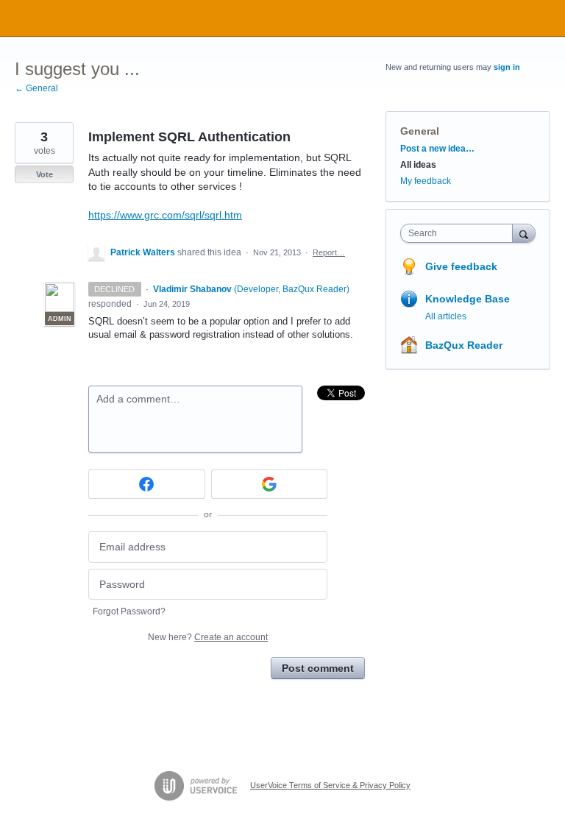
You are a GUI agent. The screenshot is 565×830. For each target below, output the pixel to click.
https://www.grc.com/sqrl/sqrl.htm (165, 215)
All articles (445, 316)
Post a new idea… (437, 148)
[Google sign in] (269, 484)
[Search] (524, 233)
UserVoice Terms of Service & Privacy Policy (330, 785)
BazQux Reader (463, 345)
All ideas (418, 165)
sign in (507, 67)
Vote (44, 174)
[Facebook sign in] (146, 484)
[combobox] (460, 233)
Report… (329, 252)
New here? (208, 637)
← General (36, 88)
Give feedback (461, 266)
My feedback (425, 181)
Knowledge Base (467, 299)
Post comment (318, 668)
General (419, 131)
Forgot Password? (129, 611)
